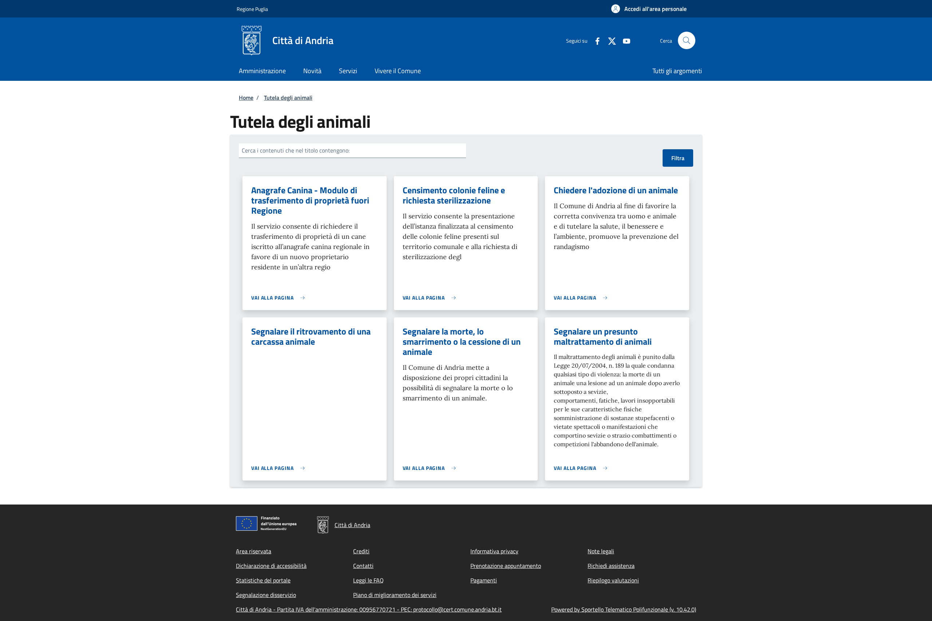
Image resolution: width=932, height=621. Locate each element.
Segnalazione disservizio (266, 594)
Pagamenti (483, 580)
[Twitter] (609, 40)
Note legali (601, 551)
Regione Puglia (252, 9)
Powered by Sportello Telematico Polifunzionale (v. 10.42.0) (623, 609)
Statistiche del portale (263, 580)
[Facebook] (594, 40)
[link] (279, 297)
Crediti (361, 551)
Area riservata (253, 551)
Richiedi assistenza (611, 565)
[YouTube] (623, 40)
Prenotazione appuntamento (505, 565)
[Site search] (686, 40)
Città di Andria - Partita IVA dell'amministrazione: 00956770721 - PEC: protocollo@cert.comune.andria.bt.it (369, 609)
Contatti (363, 565)
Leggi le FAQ (368, 580)
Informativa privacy (494, 551)
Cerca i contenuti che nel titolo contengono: (296, 150)
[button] (649, 8)
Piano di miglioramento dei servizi (395, 594)
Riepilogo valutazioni (613, 580)
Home (246, 97)
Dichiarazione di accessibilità (271, 565)
